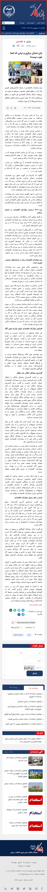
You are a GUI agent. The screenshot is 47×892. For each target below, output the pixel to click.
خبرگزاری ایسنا (34, 605)
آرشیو (20, 862)
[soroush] (23, 614)
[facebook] (18, 614)
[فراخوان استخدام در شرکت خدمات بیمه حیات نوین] (35, 826)
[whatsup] (14, 610)
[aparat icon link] (36, 888)
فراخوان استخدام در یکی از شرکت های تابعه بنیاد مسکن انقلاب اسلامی (17, 799)
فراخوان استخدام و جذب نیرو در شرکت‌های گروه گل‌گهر (22, 714)
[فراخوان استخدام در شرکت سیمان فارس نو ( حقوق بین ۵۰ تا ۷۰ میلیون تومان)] (35, 774)
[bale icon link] (30, 888)
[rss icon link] (5, 888)
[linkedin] (10, 610)
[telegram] (23, 610)
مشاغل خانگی (18, 634)
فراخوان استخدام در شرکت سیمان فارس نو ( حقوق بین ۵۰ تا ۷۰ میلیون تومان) (15, 773)
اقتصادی (19, 41)
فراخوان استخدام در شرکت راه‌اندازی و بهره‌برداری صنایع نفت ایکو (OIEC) (24, 708)
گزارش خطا (15, 627)
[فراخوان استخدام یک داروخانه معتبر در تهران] (35, 813)
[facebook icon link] (42, 888)
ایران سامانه (18, 880)
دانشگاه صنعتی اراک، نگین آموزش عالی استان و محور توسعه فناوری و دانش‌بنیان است (23, 740)
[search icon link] (4, 22)
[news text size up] (15, 108)
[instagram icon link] (18, 888)
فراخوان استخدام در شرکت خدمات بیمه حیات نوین (18, 824)
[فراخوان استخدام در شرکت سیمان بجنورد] (35, 787)
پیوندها (22, 23)
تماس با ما (26, 862)
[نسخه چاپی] (13, 46)
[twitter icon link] (24, 888)
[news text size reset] (11, 108)
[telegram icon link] (11, 888)
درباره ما (34, 862)
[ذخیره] (18, 46)
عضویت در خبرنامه (24, 866)
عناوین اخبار (30, 23)
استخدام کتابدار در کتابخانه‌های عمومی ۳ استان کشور (23, 724)
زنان (29, 634)
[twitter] (18, 610)
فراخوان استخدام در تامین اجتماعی (29, 701)
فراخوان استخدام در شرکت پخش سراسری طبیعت (24, 719)
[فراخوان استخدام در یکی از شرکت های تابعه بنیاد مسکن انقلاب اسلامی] (35, 800)
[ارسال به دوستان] (22, 46)
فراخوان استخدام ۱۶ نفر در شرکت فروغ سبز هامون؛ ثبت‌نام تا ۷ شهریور (24, 695)
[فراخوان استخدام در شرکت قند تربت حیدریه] (35, 761)
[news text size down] (8, 108)
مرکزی (28, 41)
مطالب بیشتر (8, 752)
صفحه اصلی (41, 23)
